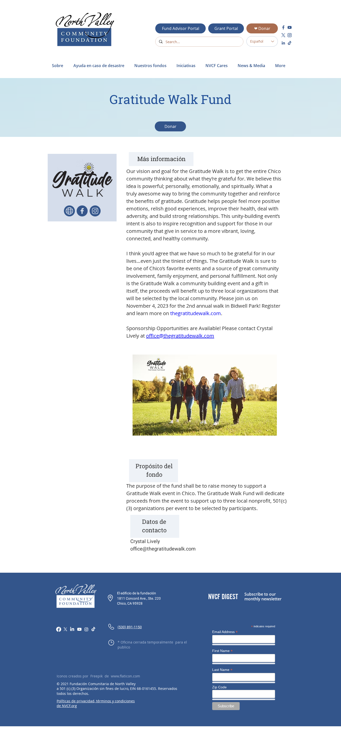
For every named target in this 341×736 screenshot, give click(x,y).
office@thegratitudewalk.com (163, 549)
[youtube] (290, 27)
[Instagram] (86, 629)
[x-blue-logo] (283, 35)
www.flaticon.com (125, 676)
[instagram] (290, 35)
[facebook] (283, 27)
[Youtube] (79, 629)
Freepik (96, 676)
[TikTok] (93, 629)
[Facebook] (58, 629)
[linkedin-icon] (283, 43)
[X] (65, 629)
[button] (100, 65)
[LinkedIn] (72, 629)
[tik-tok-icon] (290, 43)
